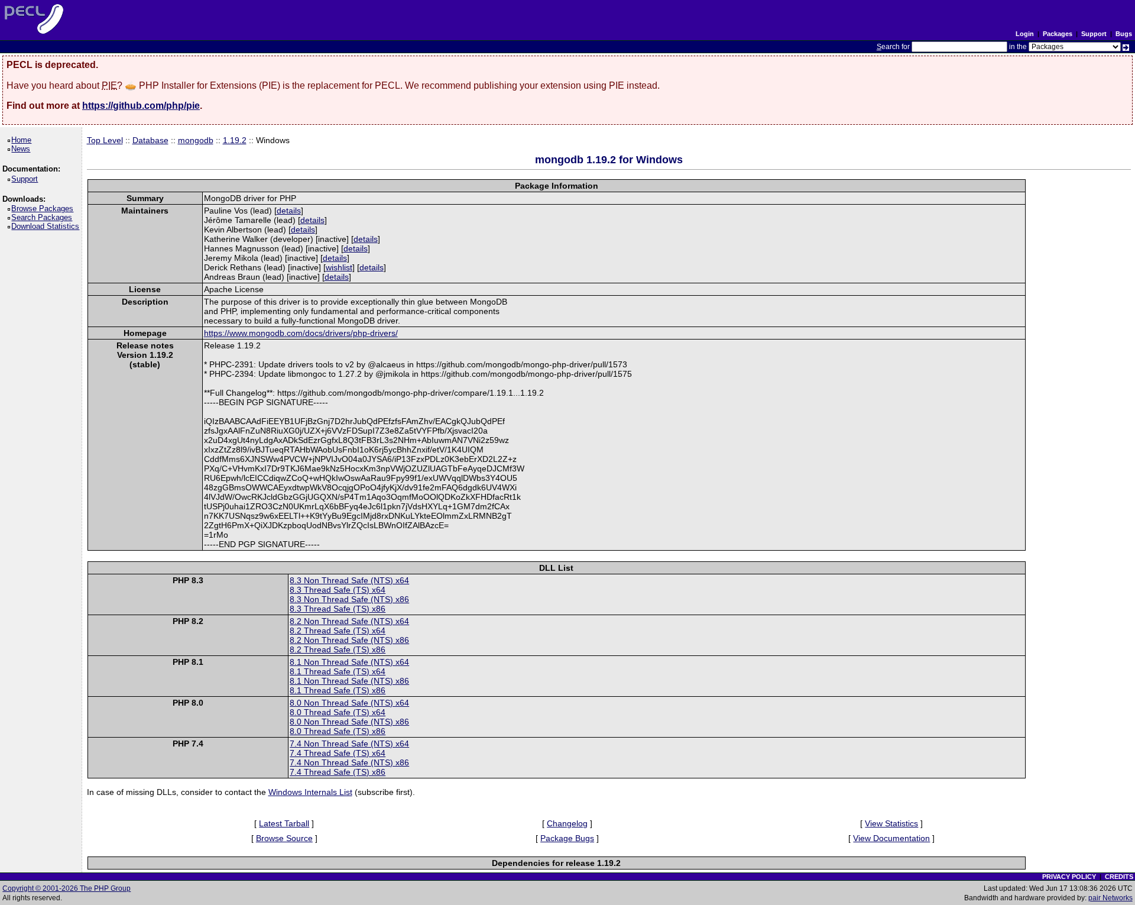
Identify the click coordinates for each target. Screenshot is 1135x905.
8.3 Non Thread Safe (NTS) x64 (349, 580)
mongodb (195, 140)
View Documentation (891, 838)
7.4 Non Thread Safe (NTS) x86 (349, 762)
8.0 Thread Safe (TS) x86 (337, 731)
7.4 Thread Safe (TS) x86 (337, 772)
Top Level (105, 140)
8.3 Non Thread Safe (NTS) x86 (349, 599)
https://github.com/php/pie (141, 106)
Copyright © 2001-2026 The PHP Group (66, 888)
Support (1094, 33)
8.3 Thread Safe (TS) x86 (337, 608)
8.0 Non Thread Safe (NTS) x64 (349, 702)
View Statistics (891, 823)
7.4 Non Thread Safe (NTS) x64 (349, 743)
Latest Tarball (284, 823)
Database (150, 140)
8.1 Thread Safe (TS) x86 (337, 690)
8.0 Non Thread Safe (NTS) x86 (349, 721)
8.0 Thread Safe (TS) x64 (337, 712)
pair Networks (1110, 898)
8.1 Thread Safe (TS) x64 (337, 671)
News (23, 148)
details (289, 210)
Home (23, 139)
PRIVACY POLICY (1069, 876)
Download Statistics (47, 226)
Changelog (567, 823)
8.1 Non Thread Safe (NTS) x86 (349, 681)
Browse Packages (44, 208)
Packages (1057, 33)
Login (1025, 33)
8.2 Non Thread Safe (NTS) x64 (349, 621)
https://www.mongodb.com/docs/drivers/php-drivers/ (301, 333)
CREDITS (1119, 876)
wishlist (339, 267)
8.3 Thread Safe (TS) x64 (337, 589)
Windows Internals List (310, 792)
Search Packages (44, 217)
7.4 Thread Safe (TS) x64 (337, 753)
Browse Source (284, 838)
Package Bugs (567, 838)
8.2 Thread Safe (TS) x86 (337, 649)
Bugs (1123, 33)
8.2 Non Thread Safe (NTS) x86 (349, 640)
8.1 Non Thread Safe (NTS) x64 (349, 662)
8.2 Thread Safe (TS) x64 (337, 630)
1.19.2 (235, 140)
